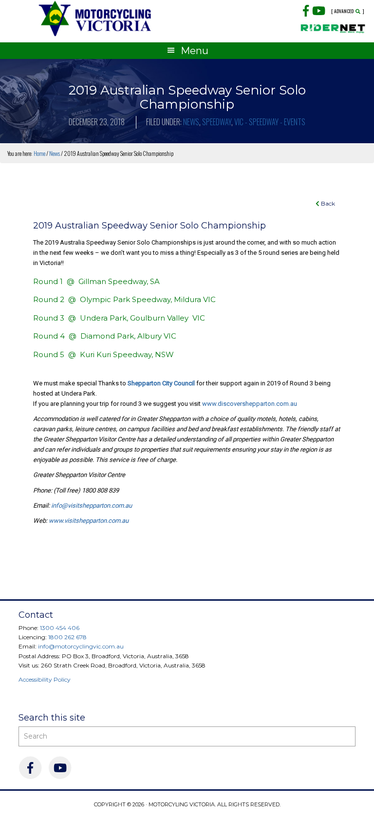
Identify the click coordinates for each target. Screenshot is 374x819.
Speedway (216, 122)
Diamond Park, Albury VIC (128, 336)
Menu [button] (194, 51)
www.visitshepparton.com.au (89, 520)
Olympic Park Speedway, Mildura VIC (148, 299)
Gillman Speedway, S (116, 281)
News (191, 122)
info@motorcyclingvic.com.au (81, 646)
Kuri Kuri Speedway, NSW (127, 354)
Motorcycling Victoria (95, 18)
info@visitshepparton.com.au (91, 505)
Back (327, 203)
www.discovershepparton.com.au (249, 403)
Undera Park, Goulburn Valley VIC (142, 318)
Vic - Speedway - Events (269, 122)
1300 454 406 (59, 627)
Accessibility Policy (45, 679)
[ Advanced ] (347, 11)
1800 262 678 (67, 637)
